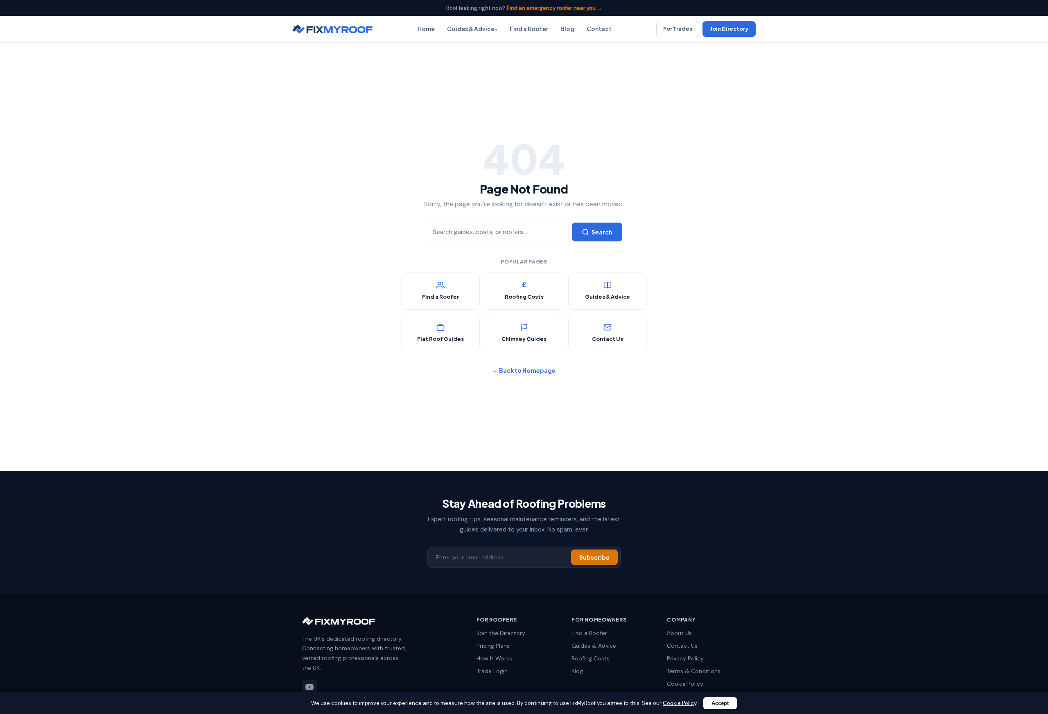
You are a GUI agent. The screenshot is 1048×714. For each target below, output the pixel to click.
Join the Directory (501, 633)
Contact (599, 29)
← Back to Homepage (524, 370)
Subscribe (594, 557)
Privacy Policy (685, 658)
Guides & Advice (471, 28)
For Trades (677, 29)
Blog (567, 29)
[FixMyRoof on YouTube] (309, 687)
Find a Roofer (529, 29)
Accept (720, 703)
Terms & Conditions (693, 671)
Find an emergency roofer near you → (554, 8)
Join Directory (729, 29)
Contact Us (682, 645)
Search (602, 232)
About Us (679, 633)
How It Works (494, 658)
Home (426, 29)
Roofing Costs (590, 658)
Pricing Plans (493, 645)
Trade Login (492, 671)
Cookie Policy (685, 683)
